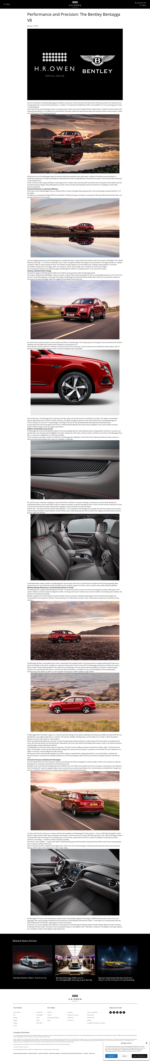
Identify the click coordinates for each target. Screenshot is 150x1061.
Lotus (37, 1017)
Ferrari (15, 1025)
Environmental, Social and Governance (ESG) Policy (71, 1053)
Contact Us (70, 1020)
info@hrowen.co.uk (38, 1049)
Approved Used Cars (73, 1015)
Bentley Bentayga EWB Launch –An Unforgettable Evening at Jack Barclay (74, 978)
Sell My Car (70, 1017)
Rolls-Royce (39, 1023)
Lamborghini (39, 1015)
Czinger (15, 1023)
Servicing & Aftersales (53, 1017)
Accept (111, 1056)
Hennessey (39, 1012)
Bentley (15, 1017)
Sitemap (89, 1020)
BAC (14, 1015)
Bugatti (15, 1020)
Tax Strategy (85, 1053)
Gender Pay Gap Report (43, 1053)
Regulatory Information (33, 1053)
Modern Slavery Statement (54, 1053)
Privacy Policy (90, 1015)
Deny (125, 1056)
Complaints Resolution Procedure (96, 1023)
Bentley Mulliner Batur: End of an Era (30, 977)
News (48, 1020)
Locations (70, 1012)
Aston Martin (16, 1012)
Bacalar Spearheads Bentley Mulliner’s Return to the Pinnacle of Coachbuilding (116, 978)
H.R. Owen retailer (55, 1049)
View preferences (139, 1056)
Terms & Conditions (92, 1012)
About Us (49, 1012)
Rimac (38, 1020)
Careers (49, 1015)
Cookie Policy (90, 1017)
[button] (146, 1043)
